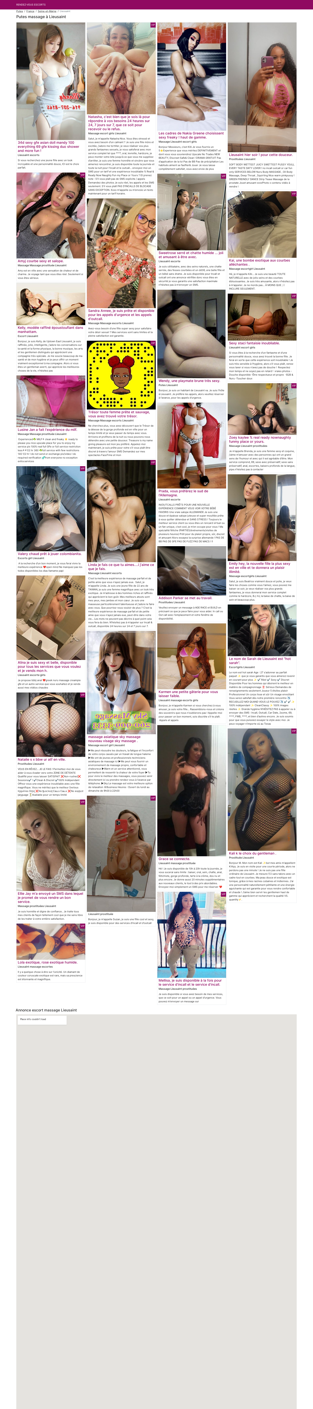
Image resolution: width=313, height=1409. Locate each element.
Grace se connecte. (174, 859)
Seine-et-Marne (47, 11)
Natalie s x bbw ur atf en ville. (42, 759)
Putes (19, 11)
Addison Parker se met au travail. (185, 598)
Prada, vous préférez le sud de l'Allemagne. (183, 493)
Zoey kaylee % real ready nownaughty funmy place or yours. (260, 439)
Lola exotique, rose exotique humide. (48, 962)
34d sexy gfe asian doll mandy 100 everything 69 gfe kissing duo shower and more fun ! (48, 146)
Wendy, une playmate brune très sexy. (189, 381)
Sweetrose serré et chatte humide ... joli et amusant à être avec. (191, 255)
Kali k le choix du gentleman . (252, 853)
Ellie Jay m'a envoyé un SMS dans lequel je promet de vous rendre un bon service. (50, 897)
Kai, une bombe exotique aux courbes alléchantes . (259, 262)
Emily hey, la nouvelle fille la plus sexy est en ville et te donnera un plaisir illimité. (259, 568)
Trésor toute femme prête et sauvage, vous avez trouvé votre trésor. (119, 414)
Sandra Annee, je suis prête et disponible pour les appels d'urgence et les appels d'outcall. (121, 315)
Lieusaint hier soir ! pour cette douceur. (261, 155)
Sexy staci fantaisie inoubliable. (254, 343)
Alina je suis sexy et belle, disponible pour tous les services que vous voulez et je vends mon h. (49, 666)
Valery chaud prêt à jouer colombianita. (50, 554)
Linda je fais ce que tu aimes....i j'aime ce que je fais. (121, 567)
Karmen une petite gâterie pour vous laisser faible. (188, 694)
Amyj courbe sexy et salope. (41, 261)
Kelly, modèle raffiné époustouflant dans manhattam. (50, 330)
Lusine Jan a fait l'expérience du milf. (47, 430)
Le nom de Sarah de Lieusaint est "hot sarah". (260, 661)
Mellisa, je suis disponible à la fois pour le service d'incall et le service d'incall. (190, 982)
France (30, 11)
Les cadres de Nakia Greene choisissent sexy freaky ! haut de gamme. (191, 135)
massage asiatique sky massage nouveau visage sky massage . (114, 739)
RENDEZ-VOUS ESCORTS (31, 4)
